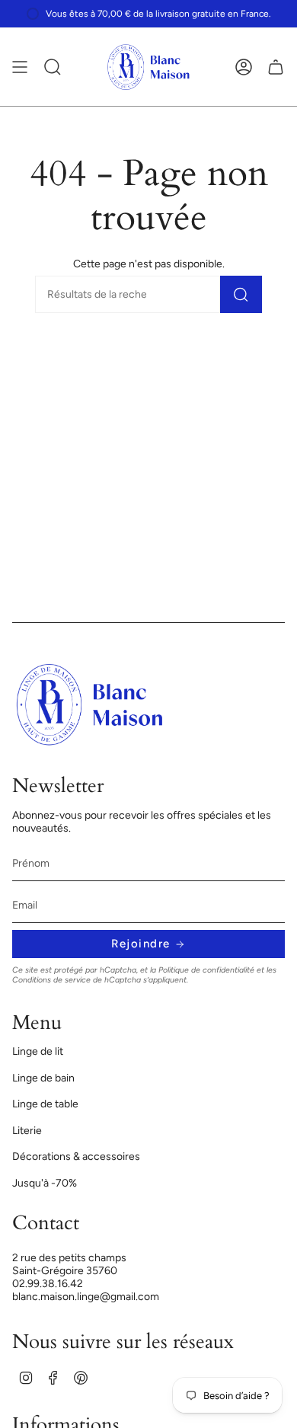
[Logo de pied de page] (90, 704)
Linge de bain (43, 1078)
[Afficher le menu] (20, 67)
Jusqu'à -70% (44, 1183)
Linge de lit (37, 1051)
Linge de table (45, 1103)
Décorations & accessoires (76, 1156)
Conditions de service (51, 980)
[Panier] (276, 67)
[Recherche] (241, 294)
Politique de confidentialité (206, 970)
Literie (27, 1130)
